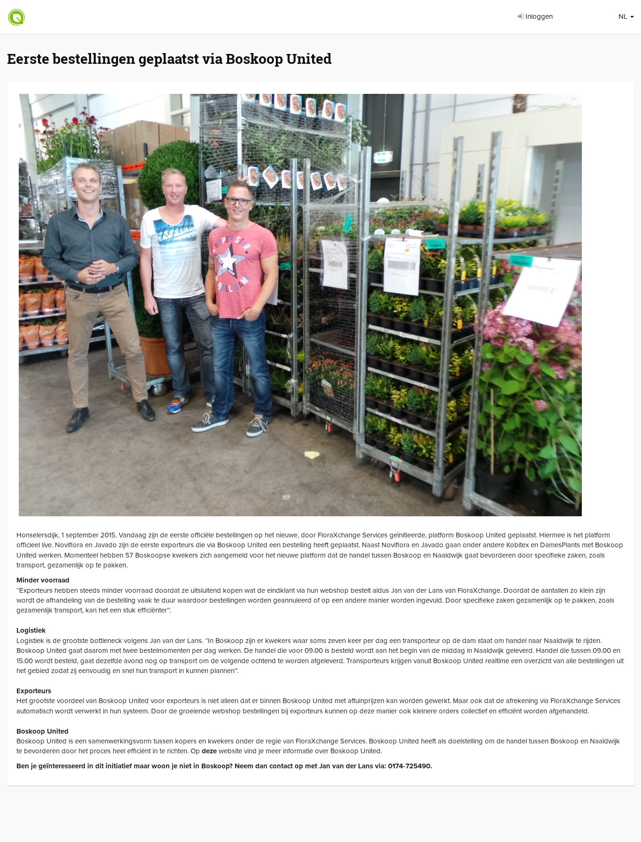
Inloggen (538, 16)
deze (209, 751)
